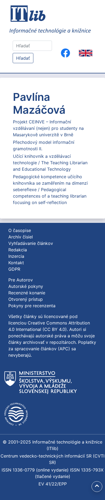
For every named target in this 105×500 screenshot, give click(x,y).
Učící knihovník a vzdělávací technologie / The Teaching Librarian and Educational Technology (50, 162)
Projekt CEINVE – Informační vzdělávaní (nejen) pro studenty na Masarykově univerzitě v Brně (48, 128)
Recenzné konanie (26, 292)
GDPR (14, 269)
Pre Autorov (20, 280)
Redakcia (17, 249)
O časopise (19, 230)
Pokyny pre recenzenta (31, 305)
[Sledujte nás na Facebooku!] (65, 53)
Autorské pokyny (25, 286)
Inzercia (16, 256)
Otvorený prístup (25, 299)
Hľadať (23, 58)
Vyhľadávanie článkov (30, 243)
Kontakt (16, 262)
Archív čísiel (20, 237)
